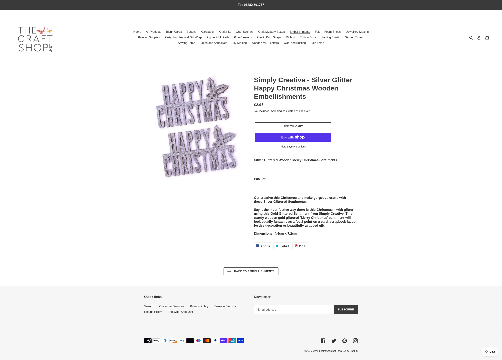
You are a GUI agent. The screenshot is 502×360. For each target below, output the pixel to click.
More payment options (293, 146)
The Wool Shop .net (180, 311)
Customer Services (171, 306)
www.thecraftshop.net (324, 351)
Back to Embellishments (254, 271)
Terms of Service (225, 306)
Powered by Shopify (347, 351)
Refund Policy (153, 311)
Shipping (276, 110)
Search (148, 306)
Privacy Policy (199, 306)
